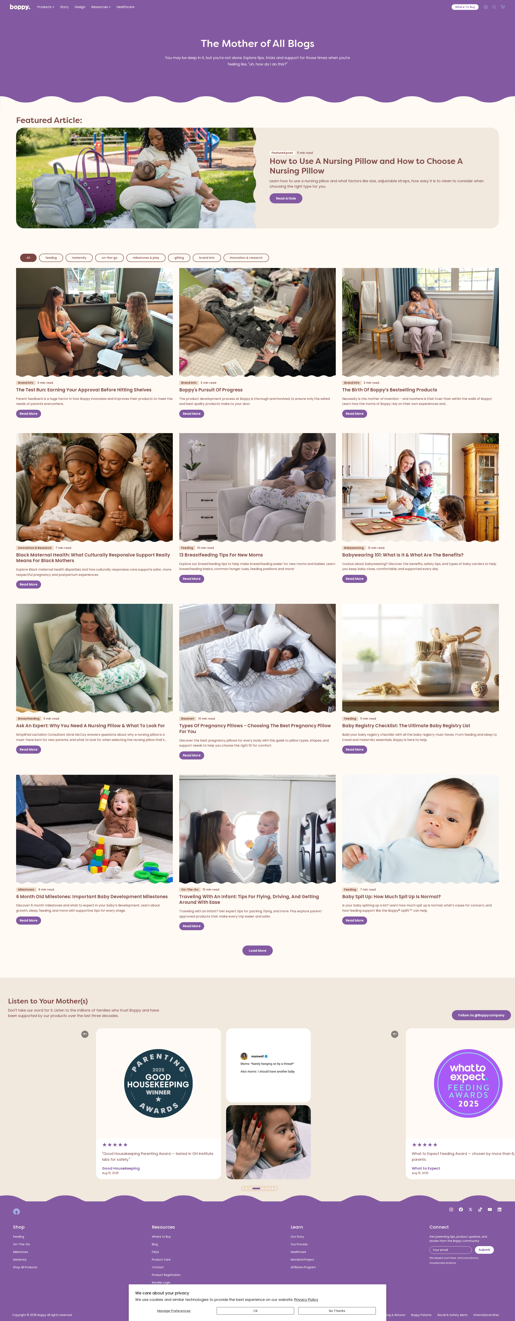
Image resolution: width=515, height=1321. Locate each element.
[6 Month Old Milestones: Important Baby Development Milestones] (94, 829)
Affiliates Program (303, 1267)
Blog (155, 1244)
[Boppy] (16, 1211)
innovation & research (246, 258)
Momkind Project (302, 1260)
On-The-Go (21, 1244)
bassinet (187, 719)
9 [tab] (275, 1188)
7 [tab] (269, 1188)
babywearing (354, 548)
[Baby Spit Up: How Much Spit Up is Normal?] (420, 829)
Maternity (20, 1260)
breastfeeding (28, 719)
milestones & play (146, 258)
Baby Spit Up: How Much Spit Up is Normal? (391, 897)
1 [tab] (243, 1188)
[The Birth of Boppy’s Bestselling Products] (420, 323)
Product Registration (166, 1275)
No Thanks (337, 1311)
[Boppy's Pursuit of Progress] (257, 323)
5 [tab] (256, 1188)
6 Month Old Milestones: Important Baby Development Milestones (92, 897)
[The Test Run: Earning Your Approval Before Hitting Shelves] (94, 323)
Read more (28, 413)
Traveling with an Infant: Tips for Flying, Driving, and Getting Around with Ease (249, 899)
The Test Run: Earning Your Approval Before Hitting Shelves (83, 390)
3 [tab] (249, 1188)
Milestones (20, 1252)
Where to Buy (465, 7)
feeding (51, 258)
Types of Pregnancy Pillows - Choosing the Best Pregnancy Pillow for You (255, 728)
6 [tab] (263, 1188)
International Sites (486, 1315)
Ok (255, 1311)
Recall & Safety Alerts (453, 1315)
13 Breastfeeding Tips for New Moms (221, 555)
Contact (158, 1267)
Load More (257, 950)
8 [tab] (272, 1188)
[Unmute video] (174, 1034)
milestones (26, 890)
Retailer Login (161, 1283)
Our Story (297, 1237)
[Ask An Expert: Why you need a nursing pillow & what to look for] (94, 659)
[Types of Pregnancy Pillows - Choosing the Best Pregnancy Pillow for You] (257, 659)
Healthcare (298, 1252)
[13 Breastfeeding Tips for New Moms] (257, 488)
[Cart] (503, 7)
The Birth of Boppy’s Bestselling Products (389, 390)
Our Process (299, 1244)
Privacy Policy (306, 1299)
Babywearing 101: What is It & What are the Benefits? (403, 555)
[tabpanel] (48, 1103)
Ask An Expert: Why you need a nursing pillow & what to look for (90, 726)
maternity (79, 258)
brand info (207, 258)
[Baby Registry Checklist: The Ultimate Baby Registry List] (420, 659)
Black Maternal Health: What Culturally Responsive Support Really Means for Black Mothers (93, 558)
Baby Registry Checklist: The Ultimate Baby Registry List (406, 726)
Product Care (161, 1260)
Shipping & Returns (392, 1315)
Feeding (18, 1237)
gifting (179, 258)
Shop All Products (25, 1267)
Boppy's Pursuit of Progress (211, 390)
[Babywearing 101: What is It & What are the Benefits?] (420, 488)
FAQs (155, 1252)
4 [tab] (253, 1188)
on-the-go (109, 258)
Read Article (286, 198)
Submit (484, 1250)
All (28, 258)
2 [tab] (246, 1188)
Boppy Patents (421, 1315)
